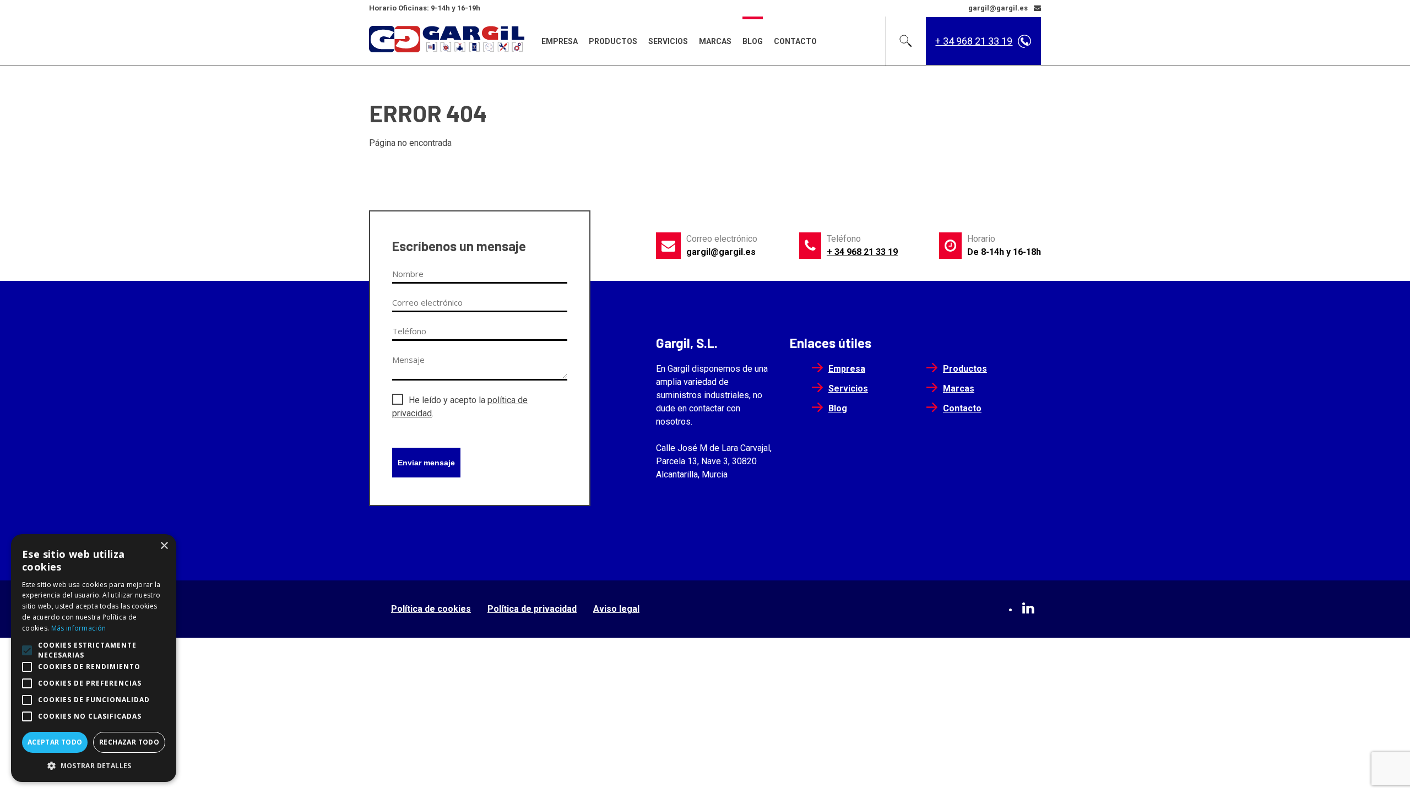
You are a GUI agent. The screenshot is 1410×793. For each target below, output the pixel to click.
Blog (752, 41)
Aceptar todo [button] (55, 742)
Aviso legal (616, 609)
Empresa (559, 41)
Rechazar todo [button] (129, 742)
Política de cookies (431, 609)
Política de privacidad (532, 609)
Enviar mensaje (426, 462)
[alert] (93, 658)
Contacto (795, 41)
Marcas (715, 41)
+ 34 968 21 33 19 (973, 41)
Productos (613, 41)
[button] (93, 765)
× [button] (164, 546)
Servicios (668, 41)
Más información (78, 628)
